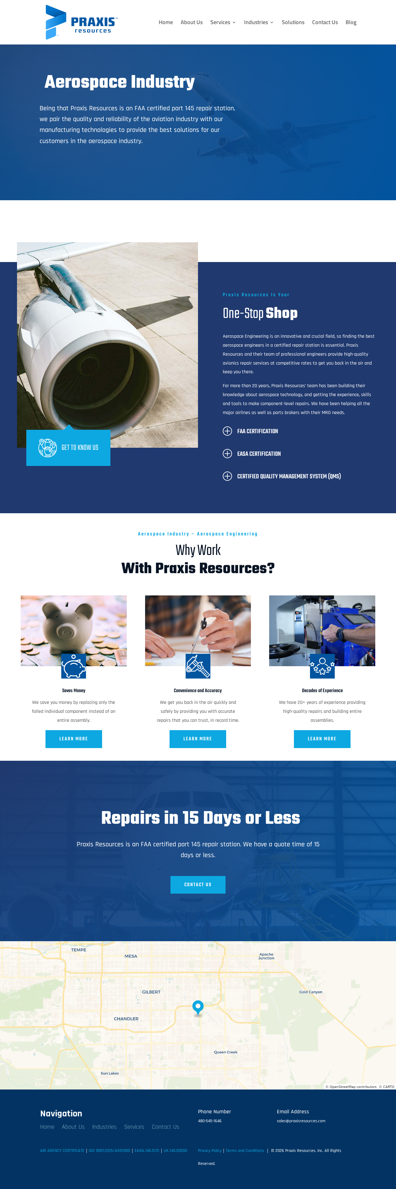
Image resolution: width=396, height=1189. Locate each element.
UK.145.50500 (175, 1150)
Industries (256, 23)
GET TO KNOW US (80, 448)
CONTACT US (198, 885)
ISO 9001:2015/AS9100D (109, 1150)
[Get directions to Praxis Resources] (198, 1015)
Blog (351, 23)
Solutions (293, 23)
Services (220, 23)
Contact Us (325, 23)
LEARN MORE (73, 739)
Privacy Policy (210, 1150)
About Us (192, 23)
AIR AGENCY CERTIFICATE (62, 1150)
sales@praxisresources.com (301, 1121)
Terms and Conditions (245, 1150)
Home (166, 23)
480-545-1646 (210, 1121)
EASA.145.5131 (147, 1150)
